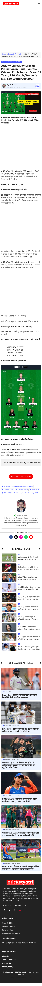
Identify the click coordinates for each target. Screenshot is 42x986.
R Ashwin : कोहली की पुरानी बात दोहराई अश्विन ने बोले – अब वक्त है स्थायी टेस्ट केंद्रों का (20, 730)
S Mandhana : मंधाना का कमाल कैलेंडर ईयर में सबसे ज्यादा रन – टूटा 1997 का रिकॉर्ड (19, 800)
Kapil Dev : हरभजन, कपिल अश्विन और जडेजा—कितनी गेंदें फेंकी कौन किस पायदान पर (20, 696)
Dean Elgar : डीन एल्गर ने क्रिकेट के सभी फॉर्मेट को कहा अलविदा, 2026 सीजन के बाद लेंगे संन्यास (29, 639)
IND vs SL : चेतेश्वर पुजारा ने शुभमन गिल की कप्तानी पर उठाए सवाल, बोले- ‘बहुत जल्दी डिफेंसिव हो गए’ (28, 649)
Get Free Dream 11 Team (21, 476)
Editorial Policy (7, 930)
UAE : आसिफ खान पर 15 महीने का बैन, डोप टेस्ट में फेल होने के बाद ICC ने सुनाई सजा (29, 569)
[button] (35, 3)
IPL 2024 (5, 943)
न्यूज (19, 554)
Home (4, 54)
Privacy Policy (27, 977)
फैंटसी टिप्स (18, 62)
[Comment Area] (37, 86)
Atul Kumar (13, 85)
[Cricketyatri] (11, 3)
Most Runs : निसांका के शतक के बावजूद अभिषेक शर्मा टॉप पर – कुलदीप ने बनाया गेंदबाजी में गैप (20, 867)
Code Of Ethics (7, 923)
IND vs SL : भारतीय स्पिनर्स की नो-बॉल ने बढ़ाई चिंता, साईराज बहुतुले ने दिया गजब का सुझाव (28, 609)
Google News (15, 977)
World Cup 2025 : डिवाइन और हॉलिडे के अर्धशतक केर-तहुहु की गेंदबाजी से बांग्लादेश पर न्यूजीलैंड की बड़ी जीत (18, 765)
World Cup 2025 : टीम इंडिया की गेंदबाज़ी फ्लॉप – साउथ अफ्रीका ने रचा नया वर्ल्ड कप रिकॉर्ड (20, 834)
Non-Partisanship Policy (11, 933)
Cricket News (31, 943)
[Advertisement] (21, 30)
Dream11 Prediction (15, 54)
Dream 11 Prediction (17, 943)
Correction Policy (8, 926)
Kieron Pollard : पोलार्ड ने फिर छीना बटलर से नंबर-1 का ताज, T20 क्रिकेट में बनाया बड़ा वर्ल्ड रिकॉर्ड (29, 599)
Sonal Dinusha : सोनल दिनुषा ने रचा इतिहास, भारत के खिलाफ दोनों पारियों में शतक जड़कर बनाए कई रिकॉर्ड (29, 589)
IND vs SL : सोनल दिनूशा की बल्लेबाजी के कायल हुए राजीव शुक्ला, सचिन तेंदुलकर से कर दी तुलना (28, 619)
